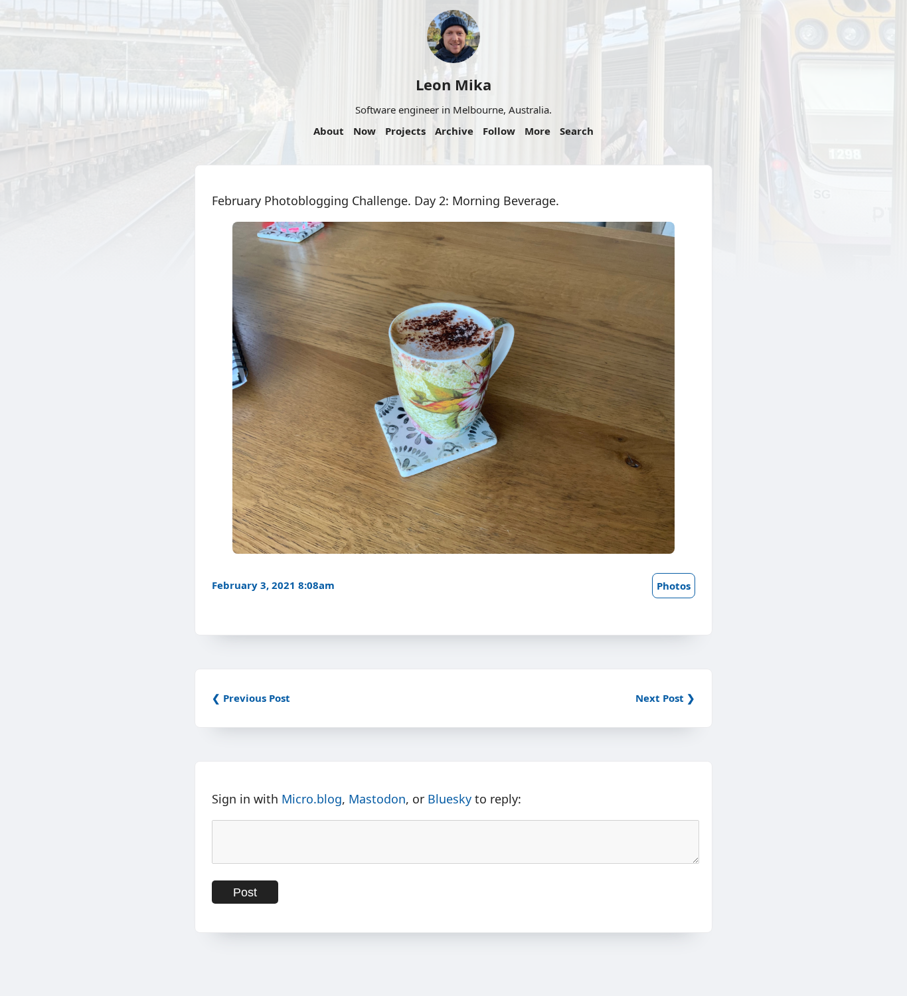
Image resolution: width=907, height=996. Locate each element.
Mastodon (377, 799)
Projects (405, 130)
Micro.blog (312, 799)
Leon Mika (453, 84)
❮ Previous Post (251, 698)
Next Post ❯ (665, 698)
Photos (674, 585)
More (537, 130)
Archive (454, 130)
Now (364, 130)
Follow (499, 130)
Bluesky (449, 799)
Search (577, 130)
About (328, 130)
